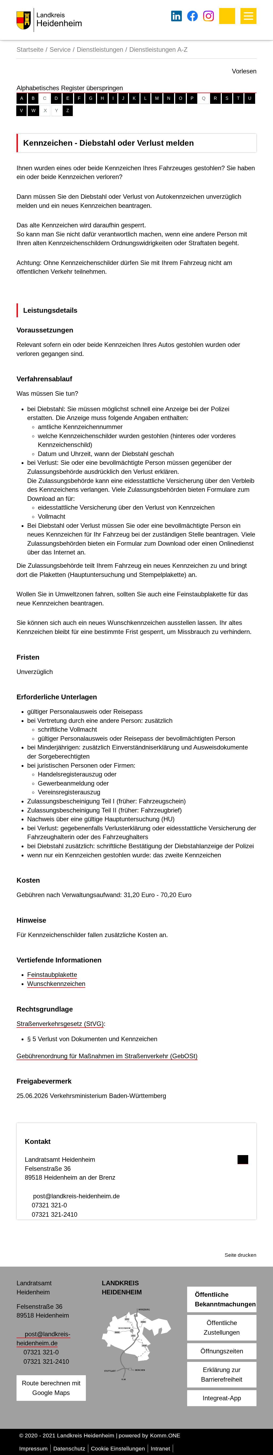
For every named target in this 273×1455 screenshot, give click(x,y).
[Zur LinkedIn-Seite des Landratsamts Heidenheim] (176, 16)
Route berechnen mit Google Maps (51, 1387)
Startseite (30, 49)
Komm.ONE (165, 1435)
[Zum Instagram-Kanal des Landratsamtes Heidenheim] (208, 16)
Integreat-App (222, 1398)
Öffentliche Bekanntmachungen (225, 1299)
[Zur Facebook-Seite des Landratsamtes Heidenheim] (192, 16)
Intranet (160, 1448)
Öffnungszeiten (221, 1351)
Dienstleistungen (100, 49)
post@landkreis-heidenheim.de (76, 1196)
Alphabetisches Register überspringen (70, 88)
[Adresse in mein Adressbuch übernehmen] (243, 1158)
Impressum (33, 1448)
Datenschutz (69, 1448)
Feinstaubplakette (52, 974)
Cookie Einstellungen (118, 1448)
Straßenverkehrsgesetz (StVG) (60, 1023)
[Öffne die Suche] (227, 16)
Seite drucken (240, 1255)
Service (60, 49)
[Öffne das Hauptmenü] (248, 16)
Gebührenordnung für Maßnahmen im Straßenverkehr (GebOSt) (107, 1056)
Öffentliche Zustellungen (222, 1327)
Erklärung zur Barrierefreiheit (221, 1374)
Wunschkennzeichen (56, 983)
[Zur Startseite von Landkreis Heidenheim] (49, 20)
